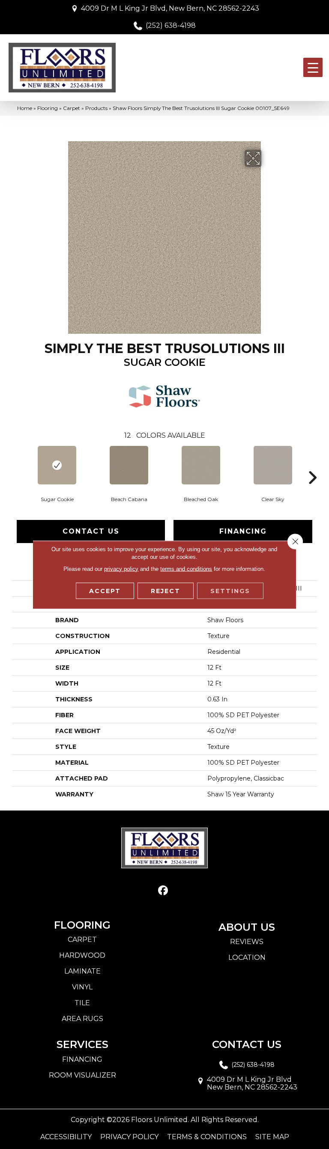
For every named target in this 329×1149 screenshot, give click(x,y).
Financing (243, 531)
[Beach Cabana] (129, 465)
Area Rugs (82, 1019)
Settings (230, 590)
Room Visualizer (82, 1075)
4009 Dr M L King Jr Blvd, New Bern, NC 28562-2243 (170, 8)
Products (96, 108)
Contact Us (91, 531)
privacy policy (121, 568)
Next (312, 464)
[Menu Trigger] (313, 67)
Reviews (246, 942)
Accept (105, 590)
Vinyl (82, 987)
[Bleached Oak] (201, 465)
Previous (16, 464)
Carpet (71, 108)
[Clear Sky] (273, 465)
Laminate (82, 971)
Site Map (272, 1137)
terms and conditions (186, 568)
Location (247, 957)
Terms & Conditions (207, 1137)
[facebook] (163, 890)
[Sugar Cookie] (57, 465)
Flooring (47, 108)
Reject (165, 590)
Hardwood (82, 955)
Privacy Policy (129, 1137)
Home (24, 108)
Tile (82, 1003)
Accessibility (66, 1137)
